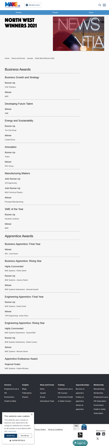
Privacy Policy (12, 431)
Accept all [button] (11, 436)
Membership (99, 385)
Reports (25, 397)
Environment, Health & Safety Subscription (99, 409)
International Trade (47, 401)
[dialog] (18, 428)
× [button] (31, 414)
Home (7, 58)
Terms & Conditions (55, 429)
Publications (27, 393)
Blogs (24, 389)
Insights (25, 385)
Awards (18, 12)
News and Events (18, 58)
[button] (18, 440)
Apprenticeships (82, 385)
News (91, 12)
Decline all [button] (25, 436)
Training (61, 385)
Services (7, 385)
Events (55, 12)
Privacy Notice (40, 429)
